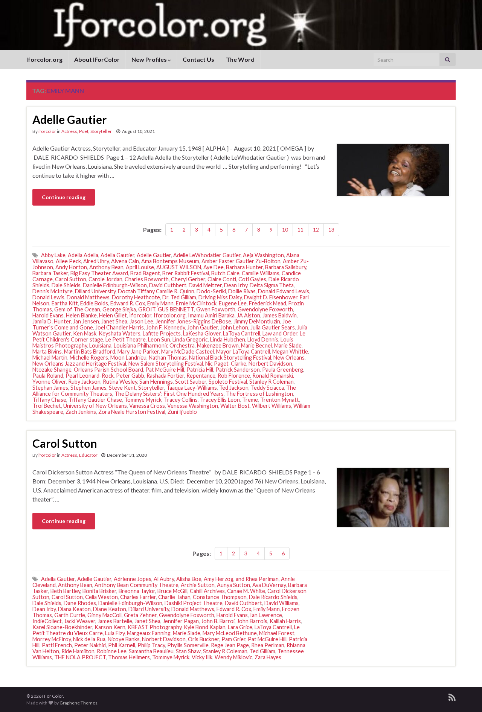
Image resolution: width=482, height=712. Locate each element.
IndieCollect (47, 621)
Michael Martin (49, 357)
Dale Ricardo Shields (273, 597)
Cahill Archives (207, 591)
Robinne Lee (112, 651)
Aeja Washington (263, 255)
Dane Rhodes (80, 603)
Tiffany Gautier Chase (95, 399)
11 (300, 229)
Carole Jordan (105, 279)
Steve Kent (122, 387)
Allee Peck (68, 261)
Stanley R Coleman (271, 381)
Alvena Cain (125, 261)
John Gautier (202, 327)
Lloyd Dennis (262, 339)
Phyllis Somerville (188, 645)
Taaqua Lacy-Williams (191, 387)
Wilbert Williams (271, 406)
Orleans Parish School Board (108, 369)
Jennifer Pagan (181, 621)
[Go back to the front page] (241, 25)
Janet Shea (114, 321)
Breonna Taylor (137, 591)
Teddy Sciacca (267, 387)
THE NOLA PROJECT (80, 657)
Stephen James (88, 387)
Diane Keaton (109, 609)
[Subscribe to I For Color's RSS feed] (452, 696)
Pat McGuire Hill (164, 369)
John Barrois (252, 621)
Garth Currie (69, 615)
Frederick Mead (267, 303)
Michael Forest (276, 633)
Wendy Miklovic (233, 657)
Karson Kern (110, 627)
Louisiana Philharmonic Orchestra (154, 345)
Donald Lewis (48, 297)
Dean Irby (235, 285)
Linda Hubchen (227, 339)
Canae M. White (246, 591)
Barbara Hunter (244, 267)
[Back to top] (465, 695)
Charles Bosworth (147, 279)
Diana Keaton (74, 609)
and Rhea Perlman (257, 579)
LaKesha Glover (202, 333)
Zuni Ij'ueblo (182, 412)
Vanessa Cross (147, 406)
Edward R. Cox (127, 303)
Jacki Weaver (79, 621)
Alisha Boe (188, 579)
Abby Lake (53, 255)
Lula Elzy (115, 633)
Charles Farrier (138, 597)
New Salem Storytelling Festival (165, 363)
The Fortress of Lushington (259, 393)
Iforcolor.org (44, 59)
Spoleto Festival (228, 381)
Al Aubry (164, 579)
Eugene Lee (233, 303)
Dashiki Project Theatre (194, 603)
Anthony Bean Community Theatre (136, 585)
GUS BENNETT (176, 309)
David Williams (281, 603)
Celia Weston (101, 597)
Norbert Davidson (270, 363)
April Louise (140, 267)
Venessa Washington (192, 406)
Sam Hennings (156, 381)
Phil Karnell (121, 645)
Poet (83, 131)
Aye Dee (213, 267)
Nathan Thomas (168, 357)
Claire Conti (221, 279)
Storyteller (101, 131)
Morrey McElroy (51, 639)
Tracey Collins (181, 399)
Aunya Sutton (233, 585)
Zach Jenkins (81, 412)
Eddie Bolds (94, 303)
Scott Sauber (190, 381)
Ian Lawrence (266, 615)
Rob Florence (234, 375)
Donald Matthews (88, 297)
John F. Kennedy (165, 327)
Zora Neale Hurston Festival (131, 412)
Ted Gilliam (262, 651)
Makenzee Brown (218, 345)
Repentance (200, 375)
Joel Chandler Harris (119, 327)
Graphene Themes (78, 703)
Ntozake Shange (52, 369)
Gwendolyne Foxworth (265, 309)
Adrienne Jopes (132, 579)
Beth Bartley (65, 591)
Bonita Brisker (99, 591)
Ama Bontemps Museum (170, 261)
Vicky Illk (202, 657)
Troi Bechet (46, 406)
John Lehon (234, 327)
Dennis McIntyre (52, 291)
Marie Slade (288, 345)
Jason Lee (141, 321)
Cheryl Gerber (188, 279)
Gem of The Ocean (77, 309)
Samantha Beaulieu (151, 651)
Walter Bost (235, 406)
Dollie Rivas (242, 291)
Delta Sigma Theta (272, 285)
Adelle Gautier (69, 119)
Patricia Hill (199, 369)
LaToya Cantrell (241, 333)
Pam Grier (233, 639)
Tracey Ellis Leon (220, 399)
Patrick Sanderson (237, 369)
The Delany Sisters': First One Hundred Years (169, 393)
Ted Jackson (234, 387)
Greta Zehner (140, 615)
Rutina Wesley (120, 381)
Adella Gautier (117, 255)
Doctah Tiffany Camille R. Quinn (156, 291)
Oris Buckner (203, 639)
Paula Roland (47, 375)
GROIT (147, 309)
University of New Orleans (95, 406)
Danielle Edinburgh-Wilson (115, 285)
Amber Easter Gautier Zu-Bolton (241, 261)
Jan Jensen (86, 321)
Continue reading (63, 197)
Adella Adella (83, 255)
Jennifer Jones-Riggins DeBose (193, 321)
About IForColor (97, 59)
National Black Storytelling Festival (230, 357)
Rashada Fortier (165, 375)
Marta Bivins (47, 351)
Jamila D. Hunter (51, 321)
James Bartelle (115, 621)
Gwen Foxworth (215, 309)
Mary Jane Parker (138, 351)
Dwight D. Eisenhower (270, 297)
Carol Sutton (70, 279)
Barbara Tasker (50, 273)
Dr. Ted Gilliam (179, 297)
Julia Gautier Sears (272, 327)
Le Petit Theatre (125, 339)
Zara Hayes (268, 657)
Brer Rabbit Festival (185, 273)
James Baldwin (279, 315)
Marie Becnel (256, 345)
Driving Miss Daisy (220, 297)
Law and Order (279, 333)
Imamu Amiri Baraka (211, 315)
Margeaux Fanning (149, 633)
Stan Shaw (188, 651)
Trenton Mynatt (279, 399)
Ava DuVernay (269, 585)
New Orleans (289, 357)
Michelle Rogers (89, 357)
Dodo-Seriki (211, 291)
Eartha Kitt (65, 303)
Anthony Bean (106, 267)
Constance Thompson (220, 597)
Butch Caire (225, 273)
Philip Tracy (151, 645)
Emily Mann (160, 303)
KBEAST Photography (155, 627)
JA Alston (248, 315)
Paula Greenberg (282, 369)
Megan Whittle (290, 351)
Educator (88, 455)
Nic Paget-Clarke (225, 363)
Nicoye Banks (124, 639)
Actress (69, 131)
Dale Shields (66, 285)
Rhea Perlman (267, 645)
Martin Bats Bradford (89, 351)
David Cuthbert (167, 285)
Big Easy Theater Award (99, 273)
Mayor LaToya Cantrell (243, 351)
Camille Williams (260, 273)
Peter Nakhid (90, 645)
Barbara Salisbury (285, 267)
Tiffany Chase (49, 399)
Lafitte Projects (162, 333)
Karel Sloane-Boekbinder (62, 627)
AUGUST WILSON (178, 267)
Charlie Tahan (174, 597)
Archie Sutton (198, 585)
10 (285, 229)
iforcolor (47, 131)
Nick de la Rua (89, 639)
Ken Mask (84, 333)
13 (331, 229)
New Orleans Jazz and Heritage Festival (79, 363)
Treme (250, 399)
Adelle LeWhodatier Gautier (207, 255)
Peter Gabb (130, 375)
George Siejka (119, 309)
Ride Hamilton (78, 651)
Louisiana (100, 345)
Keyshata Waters (119, 333)
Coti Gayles (252, 279)
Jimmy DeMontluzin (256, 321)
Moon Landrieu (128, 357)
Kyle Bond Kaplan (205, 627)
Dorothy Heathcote (136, 297)
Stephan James (50, 387)
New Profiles (149, 59)
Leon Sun (159, 339)
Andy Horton (71, 267)
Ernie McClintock (196, 303)
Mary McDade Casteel (187, 351)
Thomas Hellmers (129, 657)
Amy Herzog (218, 579)
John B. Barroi (218, 621)
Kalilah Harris (285, 621)
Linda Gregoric (190, 339)
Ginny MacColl (104, 615)
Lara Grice (240, 627)
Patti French (57, 645)
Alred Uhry (96, 261)
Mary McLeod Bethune (230, 633)
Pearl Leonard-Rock (90, 375)
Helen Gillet (113, 315)
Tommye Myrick (143, 399)
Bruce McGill (172, 591)
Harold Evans (48, 315)
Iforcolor (140, 315)
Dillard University (95, 291)
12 (316, 229)
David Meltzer (205, 285)
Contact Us (198, 59)
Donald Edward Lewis (283, 291)
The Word (240, 59)
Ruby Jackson (84, 381)
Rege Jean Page (230, 645)
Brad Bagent (145, 273)
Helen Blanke (81, 315)
